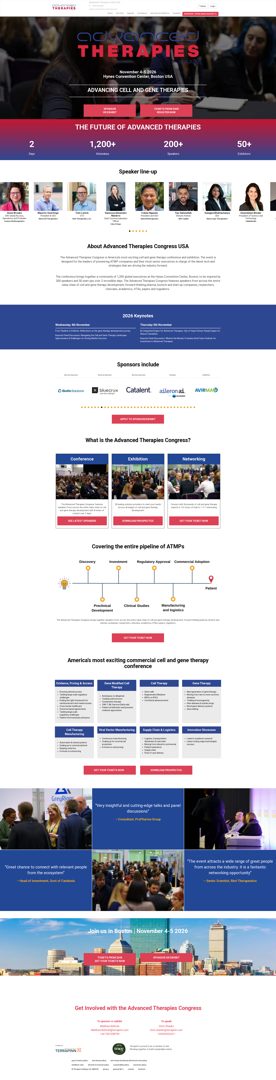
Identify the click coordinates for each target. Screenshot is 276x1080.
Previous (55, 397)
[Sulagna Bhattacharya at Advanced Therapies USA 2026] (83, 196)
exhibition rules (78, 1065)
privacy (106, 1069)
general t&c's (118, 1069)
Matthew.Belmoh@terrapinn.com (110, 1030)
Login (212, 6)
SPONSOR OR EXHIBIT (166, 957)
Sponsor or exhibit (110, 110)
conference (142, 13)
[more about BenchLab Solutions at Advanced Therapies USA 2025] (172, 390)
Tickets (202, 6)
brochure (141, 1069)
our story (120, 13)
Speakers (177, 13)
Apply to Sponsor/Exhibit (138, 419)
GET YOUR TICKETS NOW (110, 770)
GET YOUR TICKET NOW (194, 520)
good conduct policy (80, 1061)
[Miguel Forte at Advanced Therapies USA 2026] (252, 196)
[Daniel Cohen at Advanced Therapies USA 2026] (184, 196)
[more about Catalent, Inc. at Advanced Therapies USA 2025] (71, 390)
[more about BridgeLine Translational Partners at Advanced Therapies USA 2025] (206, 390)
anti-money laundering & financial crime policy (129, 1061)
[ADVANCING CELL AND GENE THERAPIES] (64, 7)
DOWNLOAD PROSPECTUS (138, 520)
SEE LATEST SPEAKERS (82, 520)
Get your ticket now (138, 637)
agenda (130, 13)
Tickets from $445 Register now (166, 110)
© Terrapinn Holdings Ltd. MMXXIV (85, 1069)
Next (221, 397)
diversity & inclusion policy (98, 1065)
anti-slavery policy (99, 1061)
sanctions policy (139, 1065)
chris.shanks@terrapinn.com (166, 1030)
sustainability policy (121, 1065)
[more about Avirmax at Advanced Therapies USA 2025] (139, 390)
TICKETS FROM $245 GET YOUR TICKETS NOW (110, 959)
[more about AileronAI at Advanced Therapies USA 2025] (105, 390)
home (110, 13)
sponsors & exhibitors (160, 13)
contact (131, 1069)
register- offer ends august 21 (200, 14)
